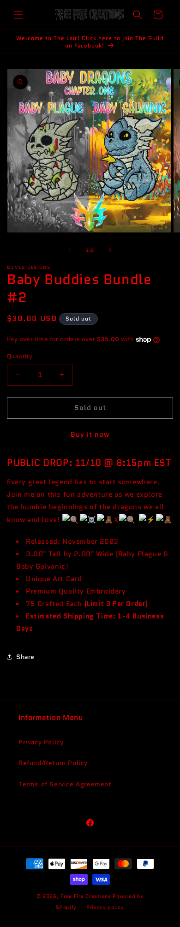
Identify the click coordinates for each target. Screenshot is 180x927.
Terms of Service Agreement (65, 784)
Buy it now (90, 434)
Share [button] (25, 656)
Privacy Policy (40, 742)
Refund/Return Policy (53, 762)
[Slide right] (110, 250)
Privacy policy (105, 907)
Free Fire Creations (85, 896)
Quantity (19, 356)
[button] (18, 15)
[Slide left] (70, 250)
